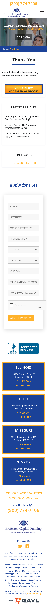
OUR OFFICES (32, 497)
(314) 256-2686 (24, 444)
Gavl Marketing (34, 593)
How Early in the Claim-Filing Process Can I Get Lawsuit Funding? (22, 118)
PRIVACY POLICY (16, 497)
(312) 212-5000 (24, 381)
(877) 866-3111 (24, 412)
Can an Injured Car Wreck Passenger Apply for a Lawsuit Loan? (22, 135)
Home (5, 49)
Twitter (30, 163)
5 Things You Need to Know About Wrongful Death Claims (21, 126)
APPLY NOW (23, 36)
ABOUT (15, 493)
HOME (7, 493)
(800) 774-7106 (23, 3)
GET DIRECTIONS (23, 385)
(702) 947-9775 (24, 475)
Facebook (16, 163)
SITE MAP (38, 493)
